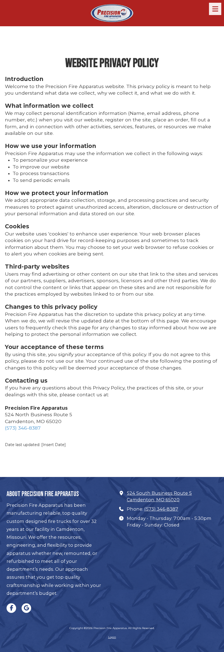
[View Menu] (215, 9)
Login (112, 637)
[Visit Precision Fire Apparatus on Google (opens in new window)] (26, 608)
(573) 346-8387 (23, 428)
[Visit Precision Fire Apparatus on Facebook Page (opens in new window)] (11, 608)
